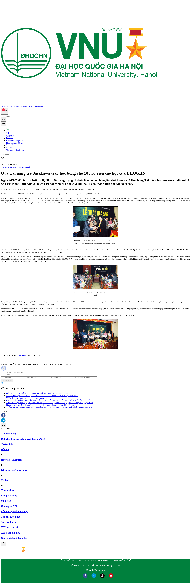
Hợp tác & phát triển (14, 143)
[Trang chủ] (79, 104)
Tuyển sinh (7, 444)
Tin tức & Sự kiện (8, 167)
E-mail (24, 107)
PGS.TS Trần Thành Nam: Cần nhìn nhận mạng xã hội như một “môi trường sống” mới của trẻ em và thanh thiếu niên (55, 400)
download (22, 356)
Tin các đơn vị (8, 490)
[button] (95, 415)
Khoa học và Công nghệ (14, 469)
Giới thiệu (10, 136)
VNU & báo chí (9, 527)
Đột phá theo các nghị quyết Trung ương (23, 439)
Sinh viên (10, 145)
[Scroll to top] (3, 544)
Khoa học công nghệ (14, 140)
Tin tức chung (24, 167)
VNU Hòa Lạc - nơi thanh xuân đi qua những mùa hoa (28, 398)
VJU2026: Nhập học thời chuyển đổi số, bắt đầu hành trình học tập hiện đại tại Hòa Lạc (42, 396)
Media (4, 480)
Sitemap (39, 107)
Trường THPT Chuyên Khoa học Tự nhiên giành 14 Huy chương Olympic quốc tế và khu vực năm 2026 (49, 407)
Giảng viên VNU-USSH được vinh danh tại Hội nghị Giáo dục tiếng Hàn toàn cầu (40, 405)
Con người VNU (10, 506)
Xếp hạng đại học (10, 532)
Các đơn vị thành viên (15, 150)
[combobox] (4, 111)
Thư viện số (6, 107)
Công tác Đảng (9, 495)
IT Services (31, 107)
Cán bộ (9, 147)
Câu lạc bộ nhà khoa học (14, 511)
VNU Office (16, 107)
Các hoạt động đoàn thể (14, 537)
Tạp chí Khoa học (10, 516)
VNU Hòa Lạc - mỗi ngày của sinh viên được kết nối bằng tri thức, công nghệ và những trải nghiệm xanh (49, 403)
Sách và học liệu (9, 522)
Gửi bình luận (7, 381)
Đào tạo (9, 138)
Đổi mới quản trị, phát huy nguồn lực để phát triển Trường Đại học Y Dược (37, 393)
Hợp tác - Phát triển (11, 459)
